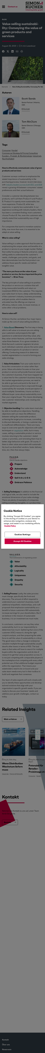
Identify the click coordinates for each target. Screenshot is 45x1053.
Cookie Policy (10, 526)
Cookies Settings (23, 534)
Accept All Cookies (23, 541)
